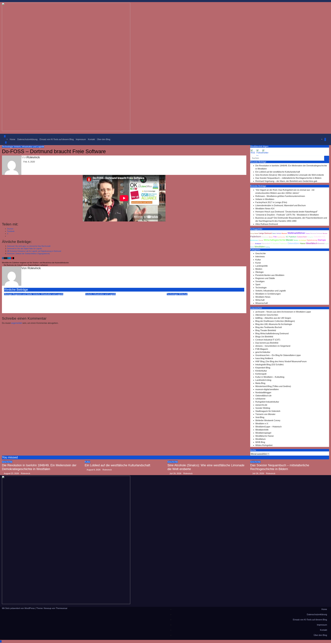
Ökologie (8, 294)
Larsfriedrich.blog (263, 380)
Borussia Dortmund (316, 233)
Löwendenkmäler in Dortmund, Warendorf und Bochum (280, 205)
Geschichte (260, 253)
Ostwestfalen (293, 243)
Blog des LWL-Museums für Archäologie (273, 324)
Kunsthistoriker (281, 237)
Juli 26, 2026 (258, 473)
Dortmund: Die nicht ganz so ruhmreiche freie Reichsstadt (28, 246)
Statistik (252, 243)
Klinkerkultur (261, 371)
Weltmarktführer (296, 233)
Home (12, 139)
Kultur (258, 260)
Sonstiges (260, 281)
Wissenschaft (261, 303)
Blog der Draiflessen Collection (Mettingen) (275, 321)
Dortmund (268, 233)
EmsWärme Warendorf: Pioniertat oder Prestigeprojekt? (123, 297)
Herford (278, 233)
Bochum (325, 233)
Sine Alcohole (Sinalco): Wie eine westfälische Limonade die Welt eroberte (289, 175)
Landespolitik (261, 266)
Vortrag (252, 233)
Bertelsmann (254, 240)
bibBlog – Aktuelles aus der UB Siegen (273, 318)
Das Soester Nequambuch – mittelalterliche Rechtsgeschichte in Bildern (288, 178)
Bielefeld (321, 243)
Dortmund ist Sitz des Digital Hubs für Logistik (24, 249)
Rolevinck (33, 157)
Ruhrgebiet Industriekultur (267, 402)
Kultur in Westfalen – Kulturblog (269, 377)
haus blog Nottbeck (264, 358)
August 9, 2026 (94, 470)
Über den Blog (103, 139)
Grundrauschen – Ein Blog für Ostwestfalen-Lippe (278, 355)
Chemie (308, 233)
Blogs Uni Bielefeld (264, 337)
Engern (327, 243)
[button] (6, 139)
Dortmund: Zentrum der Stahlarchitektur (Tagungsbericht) (28, 254)
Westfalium (260, 439)
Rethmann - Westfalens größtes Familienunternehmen (280, 196)
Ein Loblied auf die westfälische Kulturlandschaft (277, 172)
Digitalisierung (312, 240)
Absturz (271, 237)
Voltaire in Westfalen (264, 199)
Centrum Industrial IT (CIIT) (267, 340)
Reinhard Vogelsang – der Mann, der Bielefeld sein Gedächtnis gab (286, 181)
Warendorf (266, 243)
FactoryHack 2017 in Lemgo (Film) (271, 202)
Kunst (258, 263)
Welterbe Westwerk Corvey (267, 420)
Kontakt (91, 139)
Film (275, 237)
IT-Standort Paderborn (279, 243)
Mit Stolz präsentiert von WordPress (18, 608)
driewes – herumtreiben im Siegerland (272, 346)
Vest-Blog (259, 417)
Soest (274, 233)
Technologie (8, 147)
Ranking (267, 247)
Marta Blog (260, 383)
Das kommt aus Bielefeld (266, 343)
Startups (322, 240)
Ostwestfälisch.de (263, 396)
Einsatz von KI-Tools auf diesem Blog (57, 139)
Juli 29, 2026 (176, 473)
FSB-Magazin (261, 349)
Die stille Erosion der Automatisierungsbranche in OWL (204, 297)
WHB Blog (260, 442)
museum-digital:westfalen (267, 389)
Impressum (81, 139)
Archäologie (302, 240)
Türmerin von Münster (265, 414)
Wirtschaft (183, 294)
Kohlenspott (260, 374)
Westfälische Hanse (264, 436)
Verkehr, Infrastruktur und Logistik (29, 147)
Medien (258, 269)
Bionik (252, 247)
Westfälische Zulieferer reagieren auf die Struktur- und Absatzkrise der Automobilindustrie (35, 263)
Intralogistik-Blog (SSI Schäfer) (269, 364)
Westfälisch (311, 243)
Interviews (260, 256)
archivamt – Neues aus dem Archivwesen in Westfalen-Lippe (283, 312)
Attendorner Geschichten (266, 315)
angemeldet (16, 323)
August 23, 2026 (11, 473)
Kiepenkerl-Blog (262, 368)
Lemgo (261, 233)
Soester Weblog (262, 408)
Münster (289, 240)
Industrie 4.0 (319, 236)
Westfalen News (262, 297)
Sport (257, 284)
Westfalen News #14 (264, 208)
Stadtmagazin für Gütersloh (267, 411)
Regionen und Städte (23, 294)
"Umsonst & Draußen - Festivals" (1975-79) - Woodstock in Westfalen (287, 215)
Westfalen (259, 246)
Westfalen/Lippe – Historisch (268, 427)
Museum (284, 233)
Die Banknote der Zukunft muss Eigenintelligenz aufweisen (25, 265)
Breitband (258, 243)
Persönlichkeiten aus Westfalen (269, 275)
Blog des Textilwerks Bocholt (268, 327)
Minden (296, 240)
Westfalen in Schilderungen (268, 294)
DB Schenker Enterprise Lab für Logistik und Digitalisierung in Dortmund (34, 251)
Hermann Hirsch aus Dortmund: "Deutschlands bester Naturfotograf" (286, 212)
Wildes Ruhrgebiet (263, 445)
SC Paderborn (291, 237)
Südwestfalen (302, 237)
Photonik (261, 240)
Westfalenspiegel (263, 433)
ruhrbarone (260, 399)
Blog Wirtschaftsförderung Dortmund (272, 333)
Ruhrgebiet (310, 237)
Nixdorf (256, 233)
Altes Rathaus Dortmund (266, 224)
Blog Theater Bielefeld (265, 330)
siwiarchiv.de (261, 405)
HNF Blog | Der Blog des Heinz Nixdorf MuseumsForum (281, 361)
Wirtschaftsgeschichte (274, 240)
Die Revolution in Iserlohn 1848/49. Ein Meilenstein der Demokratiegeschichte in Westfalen (39, 467)
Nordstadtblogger (263, 392)
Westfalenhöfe (262, 430)
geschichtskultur (262, 352)
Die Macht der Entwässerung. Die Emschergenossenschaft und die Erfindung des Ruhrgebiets (36, 301)
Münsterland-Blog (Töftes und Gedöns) (273, 386)
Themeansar (61, 608)
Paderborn (255, 236)
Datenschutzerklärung (27, 139)
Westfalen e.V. (262, 423)
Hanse (303, 243)
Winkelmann (265, 237)
